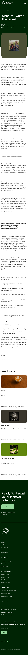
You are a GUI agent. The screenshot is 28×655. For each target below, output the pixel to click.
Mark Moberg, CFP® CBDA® (7, 596)
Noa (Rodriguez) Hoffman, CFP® (8, 599)
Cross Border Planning (6, 561)
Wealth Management (5, 566)
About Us (3, 542)
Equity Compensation (5, 579)
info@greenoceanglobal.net (9, 614)
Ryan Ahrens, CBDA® (5, 593)
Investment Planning (5, 577)
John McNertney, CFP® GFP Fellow (8, 590)
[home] (7, 2)
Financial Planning (5, 563)
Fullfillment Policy (4, 552)
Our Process (4, 544)
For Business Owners (5, 582)
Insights (3, 550)
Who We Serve (4, 547)
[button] (25, 3)
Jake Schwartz (4, 601)
